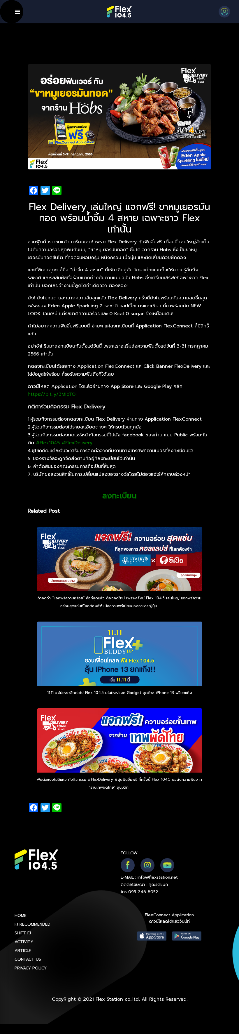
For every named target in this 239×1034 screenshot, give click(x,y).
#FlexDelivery (76, 442)
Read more (169, 606)
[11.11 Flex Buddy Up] (119, 669)
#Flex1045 (48, 442)
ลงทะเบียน (119, 496)
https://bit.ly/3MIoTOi (52, 394)
